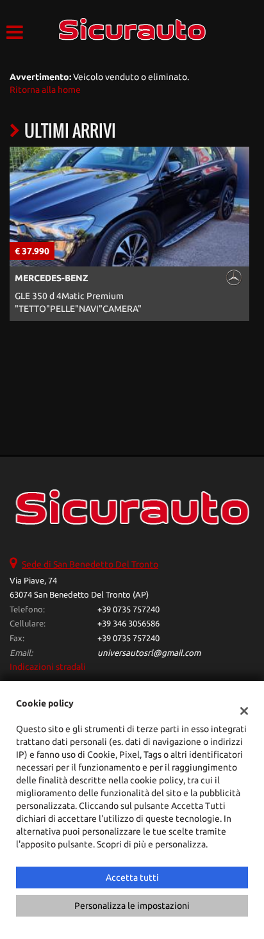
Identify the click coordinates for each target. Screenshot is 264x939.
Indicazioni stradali (48, 667)
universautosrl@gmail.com (149, 653)
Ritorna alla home (45, 90)
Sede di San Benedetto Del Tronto (90, 564)
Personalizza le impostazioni (132, 906)
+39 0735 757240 (128, 609)
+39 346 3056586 (128, 623)
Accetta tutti (132, 877)
